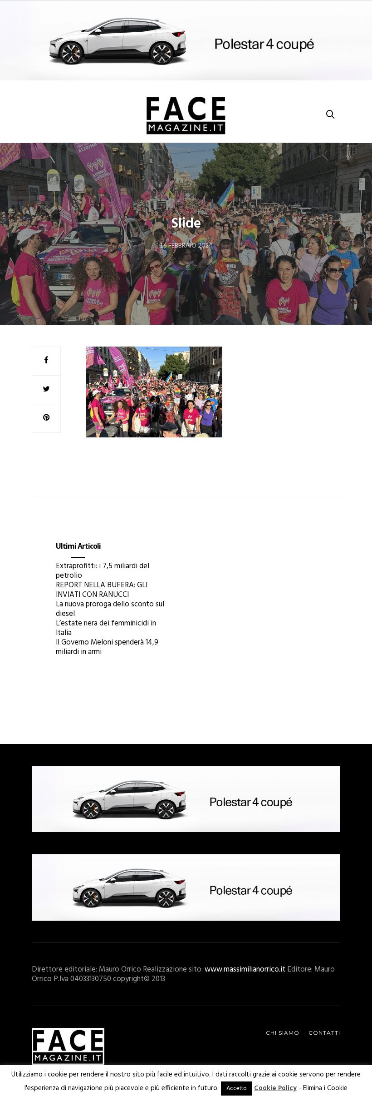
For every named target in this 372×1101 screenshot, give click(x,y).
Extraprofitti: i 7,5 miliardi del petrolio (102, 571)
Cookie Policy (275, 1088)
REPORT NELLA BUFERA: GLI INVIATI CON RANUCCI (101, 590)
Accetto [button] (236, 1088)
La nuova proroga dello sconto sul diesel (110, 609)
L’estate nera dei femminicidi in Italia (106, 628)
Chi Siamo (282, 1032)
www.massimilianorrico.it (245, 969)
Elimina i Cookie (325, 1088)
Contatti (324, 1032)
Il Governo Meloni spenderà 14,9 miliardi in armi (107, 647)
